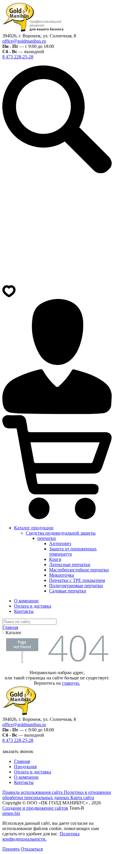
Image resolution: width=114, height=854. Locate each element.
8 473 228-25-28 (17, 56)
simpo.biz (11, 813)
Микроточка (61, 575)
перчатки (46, 538)
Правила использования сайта (33, 792)
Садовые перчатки (67, 590)
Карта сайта (82, 797)
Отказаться (32, 848)
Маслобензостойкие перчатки (79, 569)
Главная (22, 761)
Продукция (25, 766)
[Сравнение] (57, 281)
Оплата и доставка (32, 605)
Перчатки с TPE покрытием (77, 580)
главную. (71, 683)
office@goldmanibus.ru (24, 41)
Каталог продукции (33, 527)
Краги (55, 559)
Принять (11, 848)
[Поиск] (57, 171)
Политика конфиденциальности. (41, 836)
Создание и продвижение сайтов (35, 808)
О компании (26, 600)
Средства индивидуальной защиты (61, 533)
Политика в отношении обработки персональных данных (56, 795)
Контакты (24, 611)
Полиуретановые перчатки (76, 585)
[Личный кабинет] (57, 412)
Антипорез (60, 543)
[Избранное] (8, 296)
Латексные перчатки (69, 564)
